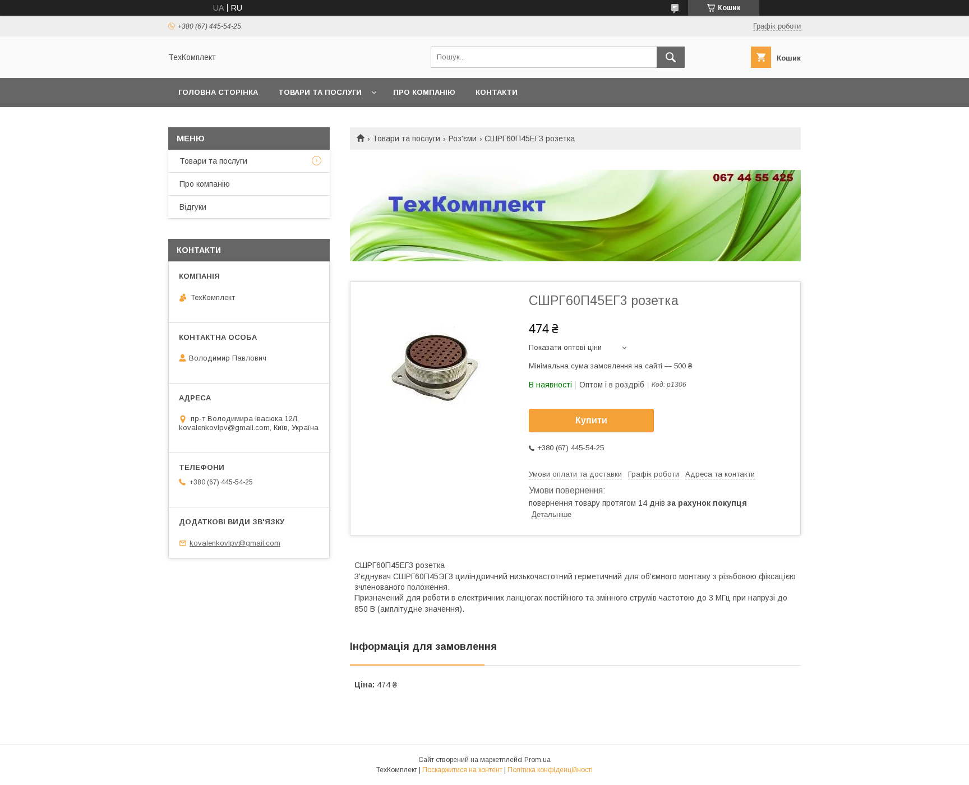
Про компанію (424, 92)
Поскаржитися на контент (462, 770)
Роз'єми (463, 138)
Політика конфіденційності (550, 770)
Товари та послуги (320, 92)
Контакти (497, 92)
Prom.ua (537, 760)
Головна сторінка (218, 92)
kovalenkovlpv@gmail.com (235, 543)
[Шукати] (671, 57)
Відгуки (192, 206)
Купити (591, 420)
